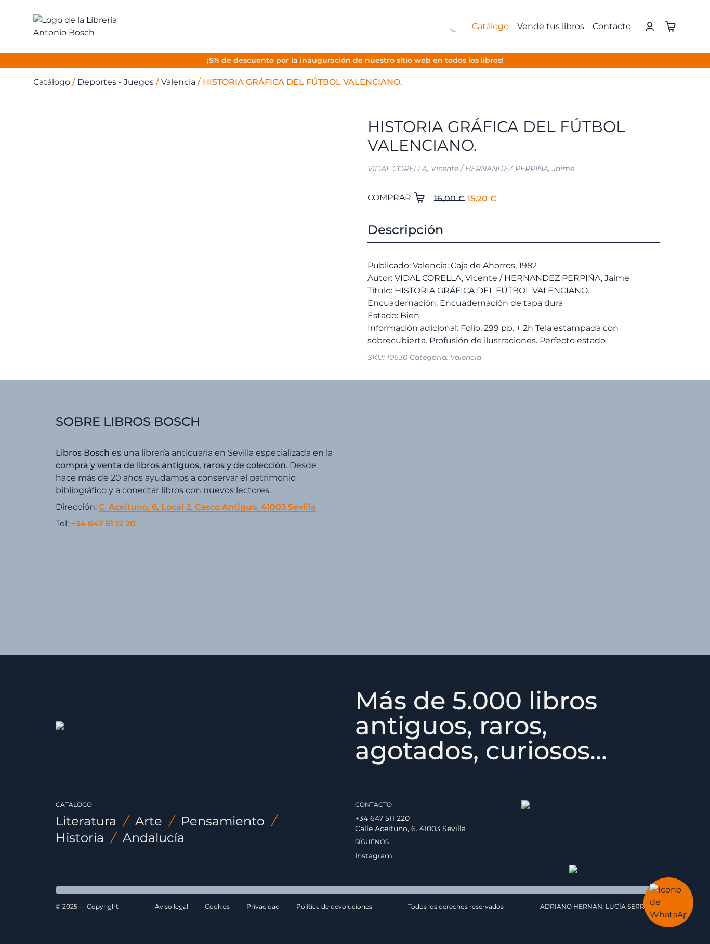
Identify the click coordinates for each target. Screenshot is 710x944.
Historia (80, 837)
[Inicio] (91, 26)
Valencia (178, 82)
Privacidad (263, 906)
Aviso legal (171, 906)
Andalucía (154, 837)
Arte (148, 821)
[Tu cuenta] (649, 26)
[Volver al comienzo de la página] (611, 871)
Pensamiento (223, 821)
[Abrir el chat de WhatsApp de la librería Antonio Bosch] (668, 902)
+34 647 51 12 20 (103, 523)
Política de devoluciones (334, 906)
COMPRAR (390, 197)
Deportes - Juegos (115, 82)
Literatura (86, 821)
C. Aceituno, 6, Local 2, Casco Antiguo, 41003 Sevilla (207, 507)
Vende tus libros (550, 26)
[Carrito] (670, 26)
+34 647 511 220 (382, 818)
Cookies (217, 906)
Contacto (612, 26)
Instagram (373, 855)
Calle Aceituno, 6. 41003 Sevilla (410, 828)
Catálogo (490, 26)
